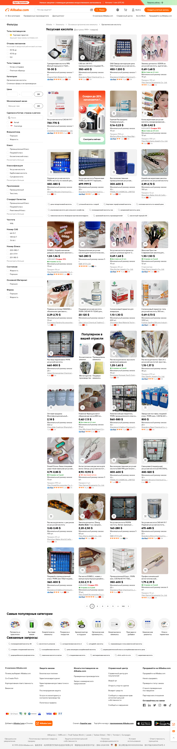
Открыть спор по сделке (118, 686)
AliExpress (51, 735)
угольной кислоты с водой (89, 204)
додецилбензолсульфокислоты (22, 655)
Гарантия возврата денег (50, 678)
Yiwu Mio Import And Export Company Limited (92, 429)
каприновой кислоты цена (130, 210)
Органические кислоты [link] (111, 24)
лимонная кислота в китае (52, 655)
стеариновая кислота (77, 655)
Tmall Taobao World (76, 735)
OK (38, 94)
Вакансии (9, 688)
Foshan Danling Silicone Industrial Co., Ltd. (154, 322)
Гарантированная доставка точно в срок (54, 684)
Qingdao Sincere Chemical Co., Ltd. (60, 192)
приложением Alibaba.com (122, 723)
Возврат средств (115, 691)
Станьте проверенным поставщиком (152, 689)
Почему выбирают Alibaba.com (18, 673)
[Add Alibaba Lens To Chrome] (43, 723)
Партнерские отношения (153, 695)
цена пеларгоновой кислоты (61, 204)
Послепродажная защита (50, 691)
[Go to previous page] (87, 606)
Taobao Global (99, 735)
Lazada (88, 735)
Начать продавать (150, 678)
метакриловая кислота (101, 655)
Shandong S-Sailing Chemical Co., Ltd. (123, 77)
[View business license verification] (112, 745)
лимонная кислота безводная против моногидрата (69, 216)
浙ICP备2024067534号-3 (154, 745)
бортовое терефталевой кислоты (118, 204)
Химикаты (60, 24)
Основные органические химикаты (83, 24)
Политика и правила (48, 703)
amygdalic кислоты (96, 644)
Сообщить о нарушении (118, 705)
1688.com (62, 735)
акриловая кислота (145, 655)
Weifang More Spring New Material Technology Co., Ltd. (123, 136)
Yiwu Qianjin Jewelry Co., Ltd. (153, 376)
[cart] (126, 10)
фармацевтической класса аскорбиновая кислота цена (124, 649)
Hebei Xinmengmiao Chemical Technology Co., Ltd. (60, 373)
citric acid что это (124, 655)
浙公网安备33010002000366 (131, 745)
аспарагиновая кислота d (72, 644)
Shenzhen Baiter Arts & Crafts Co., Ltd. (154, 195)
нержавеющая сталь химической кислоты (126, 644)
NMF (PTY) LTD (85, 264)
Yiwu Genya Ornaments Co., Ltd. (154, 82)
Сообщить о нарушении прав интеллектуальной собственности (120, 697)
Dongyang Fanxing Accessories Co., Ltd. (60, 322)
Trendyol (116, 735)
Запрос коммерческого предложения (84, 682)
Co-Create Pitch (11, 678)
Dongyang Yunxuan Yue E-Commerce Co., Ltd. (123, 375)
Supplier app (85, 723)
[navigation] (25, 316)
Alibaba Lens (18, 723)
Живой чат (112, 681)
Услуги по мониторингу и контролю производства (50, 696)
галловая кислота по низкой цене (151, 204)
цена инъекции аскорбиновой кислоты (81, 649)
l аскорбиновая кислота (50, 649)
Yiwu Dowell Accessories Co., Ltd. (60, 272)
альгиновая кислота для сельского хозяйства (67, 210)
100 (123, 606)
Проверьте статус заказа (153, 683)
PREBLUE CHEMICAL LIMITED (122, 192)
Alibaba (49, 24)
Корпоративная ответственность (19, 683)
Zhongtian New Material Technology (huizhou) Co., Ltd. (123, 322)
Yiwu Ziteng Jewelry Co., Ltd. (152, 269)
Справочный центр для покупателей (118, 674)
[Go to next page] (128, 606)
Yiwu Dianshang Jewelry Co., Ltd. (154, 141)
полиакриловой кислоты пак (102, 210)
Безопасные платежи (49, 673)
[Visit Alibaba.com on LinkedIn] (149, 705)
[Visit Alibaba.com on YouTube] (165, 705)
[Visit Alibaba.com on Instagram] (159, 705)
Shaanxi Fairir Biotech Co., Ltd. (59, 77)
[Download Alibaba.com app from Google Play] (163, 723)
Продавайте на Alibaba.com (154, 673)
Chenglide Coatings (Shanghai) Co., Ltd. (60, 427)
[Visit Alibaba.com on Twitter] (154, 705)
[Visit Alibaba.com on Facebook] (144, 705)
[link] (173, 724)
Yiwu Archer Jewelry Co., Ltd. (121, 269)
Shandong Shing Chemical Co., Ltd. (92, 192)
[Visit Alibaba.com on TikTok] (170, 705)
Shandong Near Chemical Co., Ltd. (92, 77)
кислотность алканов (47, 644)
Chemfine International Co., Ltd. (60, 131)
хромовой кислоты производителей (109, 216)
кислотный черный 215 (138, 216)
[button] (91, 9)
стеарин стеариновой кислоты (22, 649)
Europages (126, 735)
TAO (108, 735)
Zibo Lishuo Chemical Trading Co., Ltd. (92, 322)
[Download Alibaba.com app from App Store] (144, 723)
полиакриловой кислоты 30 (21, 644)
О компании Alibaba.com (16, 668)
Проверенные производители (86, 676)
